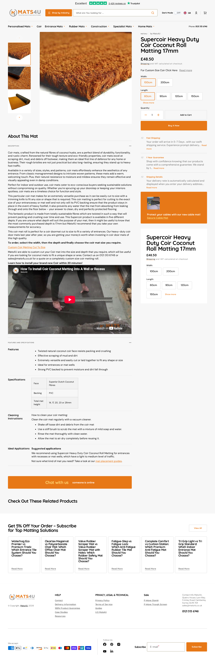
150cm (197, 97)
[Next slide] (19, 118)
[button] (204, 12)
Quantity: (145, 108)
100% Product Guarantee (67, 608)
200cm (167, 83)
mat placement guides (108, 461)
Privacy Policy (102, 600)
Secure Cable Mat (157, 217)
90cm (165, 97)
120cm (180, 97)
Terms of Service (104, 604)
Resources (60, 616)
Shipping (145, 63)
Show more (148, 103)
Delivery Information (65, 604)
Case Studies (61, 612)
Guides (98, 608)
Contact (59, 600)
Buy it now (173, 125)
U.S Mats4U (101, 612)
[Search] (153, 12)
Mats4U (24, 605)
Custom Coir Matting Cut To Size (26, 247)
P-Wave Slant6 (151, 600)
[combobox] (115, 12)
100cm (150, 83)
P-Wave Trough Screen (155, 604)
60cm (149, 97)
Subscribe (197, 646)
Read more (185, 70)
